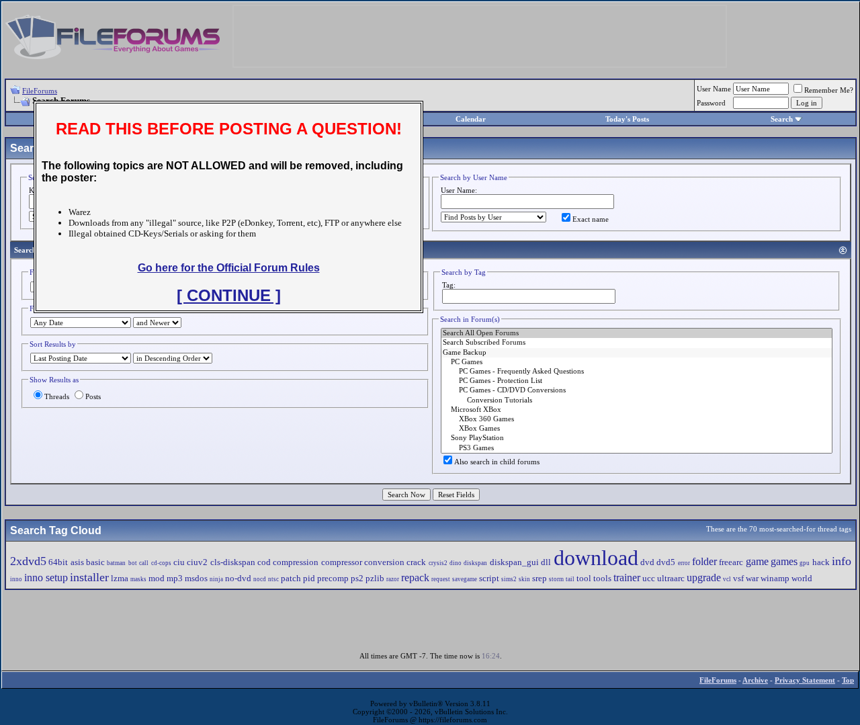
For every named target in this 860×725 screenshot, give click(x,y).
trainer (626, 577)
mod (156, 578)
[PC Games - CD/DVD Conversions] (636, 390)
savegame (464, 579)
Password (711, 103)
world (801, 578)
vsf (738, 578)
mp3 (175, 578)
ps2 (357, 578)
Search (782, 119)
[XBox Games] (636, 428)
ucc (648, 578)
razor (392, 579)
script (489, 578)
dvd (647, 562)
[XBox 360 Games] (636, 419)
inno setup (46, 577)
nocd (259, 579)
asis (77, 562)
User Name (714, 89)
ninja (216, 579)
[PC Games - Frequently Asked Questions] (636, 371)
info (841, 561)
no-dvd (238, 578)
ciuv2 (197, 562)
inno (16, 579)
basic (95, 562)
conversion (384, 562)
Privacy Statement (805, 680)
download (596, 558)
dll (546, 562)
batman (116, 563)
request (440, 579)
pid (309, 578)
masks (138, 579)
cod (264, 562)
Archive (755, 680)
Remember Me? (828, 90)
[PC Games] (636, 362)
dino (455, 563)
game (757, 561)
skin (524, 579)
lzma (119, 578)
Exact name (590, 219)
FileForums (39, 91)
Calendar (471, 119)
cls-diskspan (232, 562)
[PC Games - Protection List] (636, 381)
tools (602, 578)
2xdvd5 (28, 561)
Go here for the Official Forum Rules (229, 267)
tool (583, 578)
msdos (196, 578)
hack (821, 562)
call (143, 563)
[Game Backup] (636, 352)
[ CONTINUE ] (229, 295)
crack (416, 562)
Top (848, 680)
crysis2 (438, 563)
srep (539, 578)
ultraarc (671, 578)
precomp (333, 578)
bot (132, 563)
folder (704, 561)
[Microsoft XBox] (636, 410)
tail (570, 579)
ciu (179, 562)
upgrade (704, 577)
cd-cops (161, 563)
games (784, 561)
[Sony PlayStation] (636, 438)
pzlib (375, 578)
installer (89, 577)
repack (415, 577)
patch (291, 578)
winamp (775, 578)
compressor (341, 562)
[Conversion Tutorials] (636, 400)
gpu (805, 563)
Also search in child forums (497, 462)
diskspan (475, 563)
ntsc (273, 579)
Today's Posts (627, 119)
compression (295, 562)
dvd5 (665, 562)
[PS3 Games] (636, 448)
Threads (56, 396)
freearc (731, 562)
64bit (58, 562)
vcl (727, 579)
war (752, 578)
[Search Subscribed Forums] (636, 342)
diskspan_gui (514, 562)
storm (556, 579)
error (684, 563)
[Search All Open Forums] (636, 333)
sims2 (509, 579)
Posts (93, 396)
